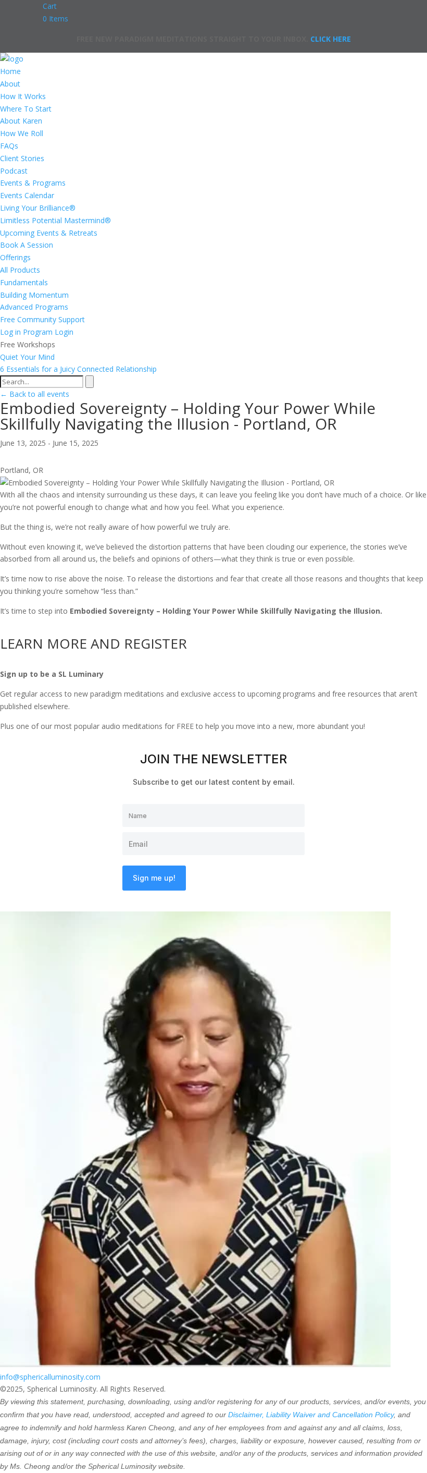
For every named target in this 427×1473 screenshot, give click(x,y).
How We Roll (21, 133)
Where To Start (26, 109)
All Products (20, 270)
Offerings (15, 257)
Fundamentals (24, 282)
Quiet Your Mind (27, 357)
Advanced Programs (34, 307)
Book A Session (26, 245)
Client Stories (22, 158)
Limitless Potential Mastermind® (55, 220)
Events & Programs (33, 183)
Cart (50, 6)
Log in (10, 332)
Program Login (48, 332)
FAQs (9, 146)
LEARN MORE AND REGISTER (93, 643)
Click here (330, 39)
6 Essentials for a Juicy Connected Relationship (78, 369)
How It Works (23, 96)
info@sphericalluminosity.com (50, 1377)
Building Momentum (34, 295)
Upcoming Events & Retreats (48, 233)
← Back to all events (34, 394)
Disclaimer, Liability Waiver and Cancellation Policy (311, 1414)
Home (10, 71)
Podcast (14, 171)
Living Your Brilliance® (38, 208)
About (10, 84)
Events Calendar (27, 195)
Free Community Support (42, 319)
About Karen (21, 121)
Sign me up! (154, 877)
